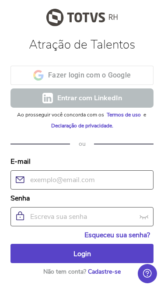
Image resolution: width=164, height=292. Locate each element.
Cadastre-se (104, 271)
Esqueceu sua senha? (117, 235)
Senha (20, 198)
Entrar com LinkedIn (89, 98)
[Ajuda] (147, 273)
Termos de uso (124, 114)
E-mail (20, 161)
